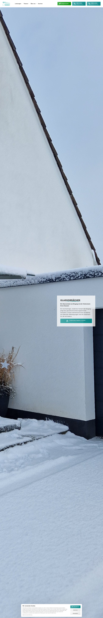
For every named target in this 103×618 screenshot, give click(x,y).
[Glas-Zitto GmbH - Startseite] (6, 4)
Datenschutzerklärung (27, 615)
